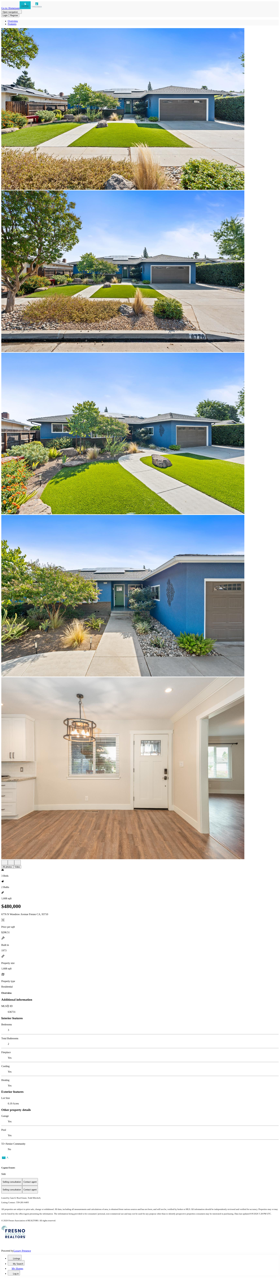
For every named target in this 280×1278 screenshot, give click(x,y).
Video (17, 867)
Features (12, 24)
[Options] (4, 862)
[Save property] (11, 862)
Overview (13, 21)
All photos (7, 867)
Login (5, 15)
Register (14, 15)
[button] (140, 109)
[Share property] (17, 862)
